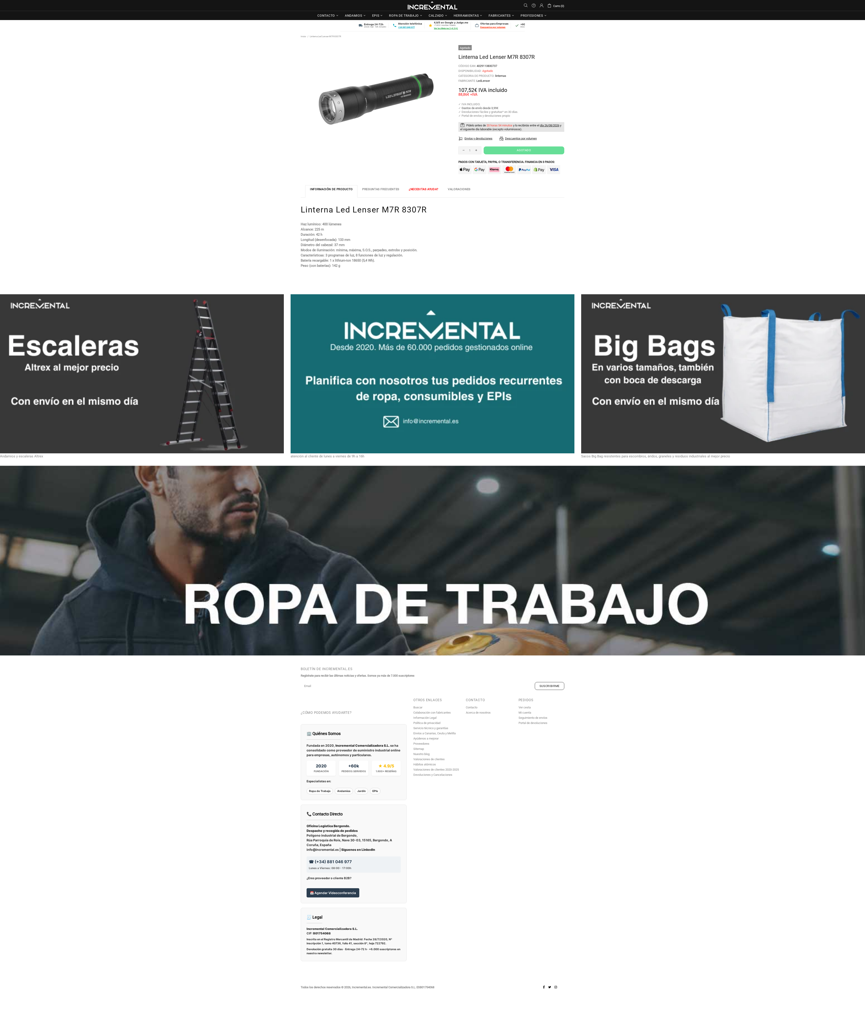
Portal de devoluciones (533, 723)
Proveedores (421, 743)
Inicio (303, 36)
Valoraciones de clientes (429, 759)
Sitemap (418, 749)
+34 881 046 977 (406, 27)
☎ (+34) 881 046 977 (330, 861)
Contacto (471, 707)
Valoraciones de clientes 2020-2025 (436, 769)
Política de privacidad (426, 723)
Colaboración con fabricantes (432, 712)
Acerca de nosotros (478, 712)
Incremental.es (432, 5)
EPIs (375, 791)
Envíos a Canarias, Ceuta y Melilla (434, 733)
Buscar (417, 707)
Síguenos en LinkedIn (358, 849)
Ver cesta (525, 707)
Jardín (361, 791)
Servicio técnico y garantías (430, 728)
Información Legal (425, 717)
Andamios (344, 791)
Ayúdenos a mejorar (426, 738)
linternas (500, 76)
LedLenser (483, 80)
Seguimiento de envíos (533, 717)
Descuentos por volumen (492, 27)
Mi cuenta (525, 712)
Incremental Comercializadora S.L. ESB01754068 (403, 987)
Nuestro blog (421, 754)
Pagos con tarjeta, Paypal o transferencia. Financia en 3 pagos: (506, 162)
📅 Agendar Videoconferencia (333, 893)
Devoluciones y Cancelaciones (432, 774)
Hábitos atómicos (424, 764)
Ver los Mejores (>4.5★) (446, 28)
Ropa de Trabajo (319, 791)
